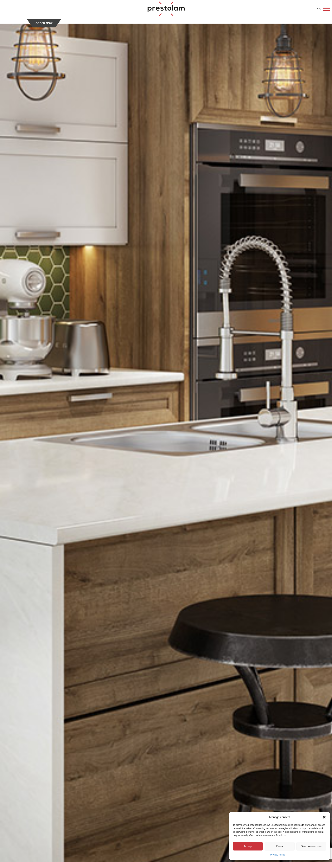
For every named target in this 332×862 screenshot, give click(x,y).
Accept (247, 846)
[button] (324, 817)
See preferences (311, 846)
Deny (279, 846)
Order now (44, 23)
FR (318, 8)
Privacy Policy (277, 854)
